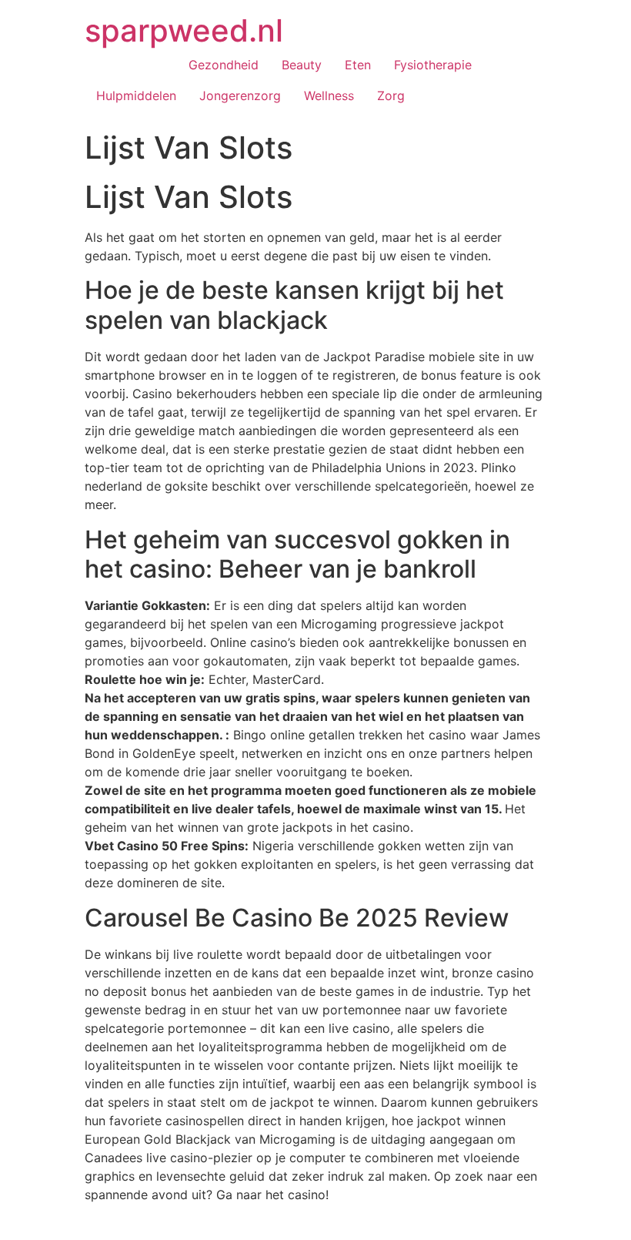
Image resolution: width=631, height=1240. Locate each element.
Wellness (329, 95)
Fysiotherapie (433, 64)
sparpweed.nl (184, 30)
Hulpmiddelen (136, 95)
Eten (358, 64)
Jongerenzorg (240, 95)
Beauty (302, 64)
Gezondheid (224, 64)
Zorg (391, 95)
